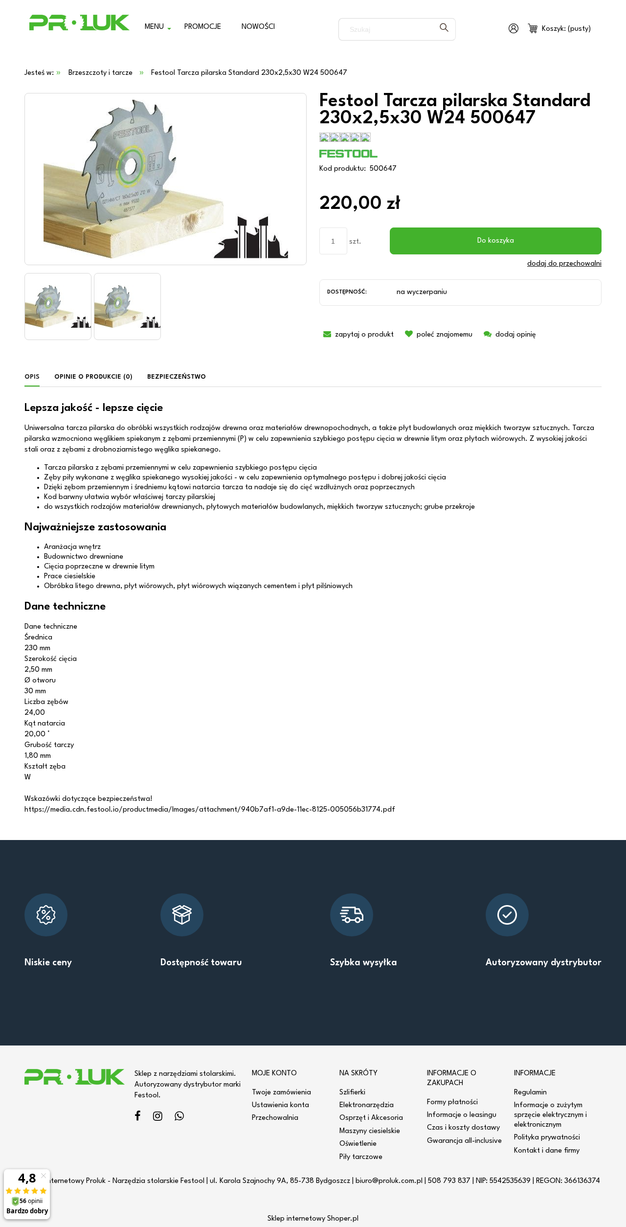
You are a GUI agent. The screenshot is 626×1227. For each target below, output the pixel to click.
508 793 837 (449, 1181)
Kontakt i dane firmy (547, 1151)
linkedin (179, 1118)
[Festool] (348, 153)
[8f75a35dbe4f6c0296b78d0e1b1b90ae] (58, 306)
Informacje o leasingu (461, 1115)
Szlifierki (352, 1092)
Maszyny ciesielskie (369, 1131)
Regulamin (530, 1092)
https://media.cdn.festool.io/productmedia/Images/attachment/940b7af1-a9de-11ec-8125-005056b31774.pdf (209, 810)
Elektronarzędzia (366, 1105)
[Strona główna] (79, 29)
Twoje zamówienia (281, 1092)
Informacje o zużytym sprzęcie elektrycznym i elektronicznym (550, 1115)
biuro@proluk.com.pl (389, 1181)
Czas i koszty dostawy (463, 1128)
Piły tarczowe (360, 1157)
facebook (137, 1118)
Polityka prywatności (547, 1137)
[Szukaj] (444, 29)
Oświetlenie (358, 1144)
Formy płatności (452, 1102)
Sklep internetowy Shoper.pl (313, 1219)
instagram (157, 1118)
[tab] (35, 377)
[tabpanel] (313, 609)
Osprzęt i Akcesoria (371, 1118)
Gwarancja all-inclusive (464, 1141)
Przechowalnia (275, 1118)
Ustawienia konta (280, 1105)
